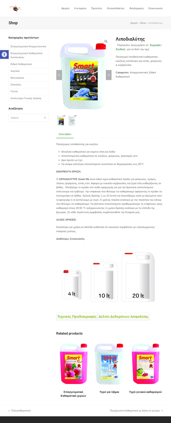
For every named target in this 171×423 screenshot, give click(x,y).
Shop (143, 23)
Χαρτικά (15, 71)
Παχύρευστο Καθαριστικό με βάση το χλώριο (135, 411)
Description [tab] (65, 134)
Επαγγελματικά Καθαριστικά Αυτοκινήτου (26, 55)
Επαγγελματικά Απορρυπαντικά (28, 46)
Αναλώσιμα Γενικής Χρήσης (26, 98)
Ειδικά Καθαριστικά (21, 64)
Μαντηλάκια (17, 77)
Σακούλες (16, 84)
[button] (4, 54)
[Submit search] (45, 117)
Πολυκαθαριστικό (20, 411)
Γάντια (14, 91)
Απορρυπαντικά (139, 72)
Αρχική (133, 23)
